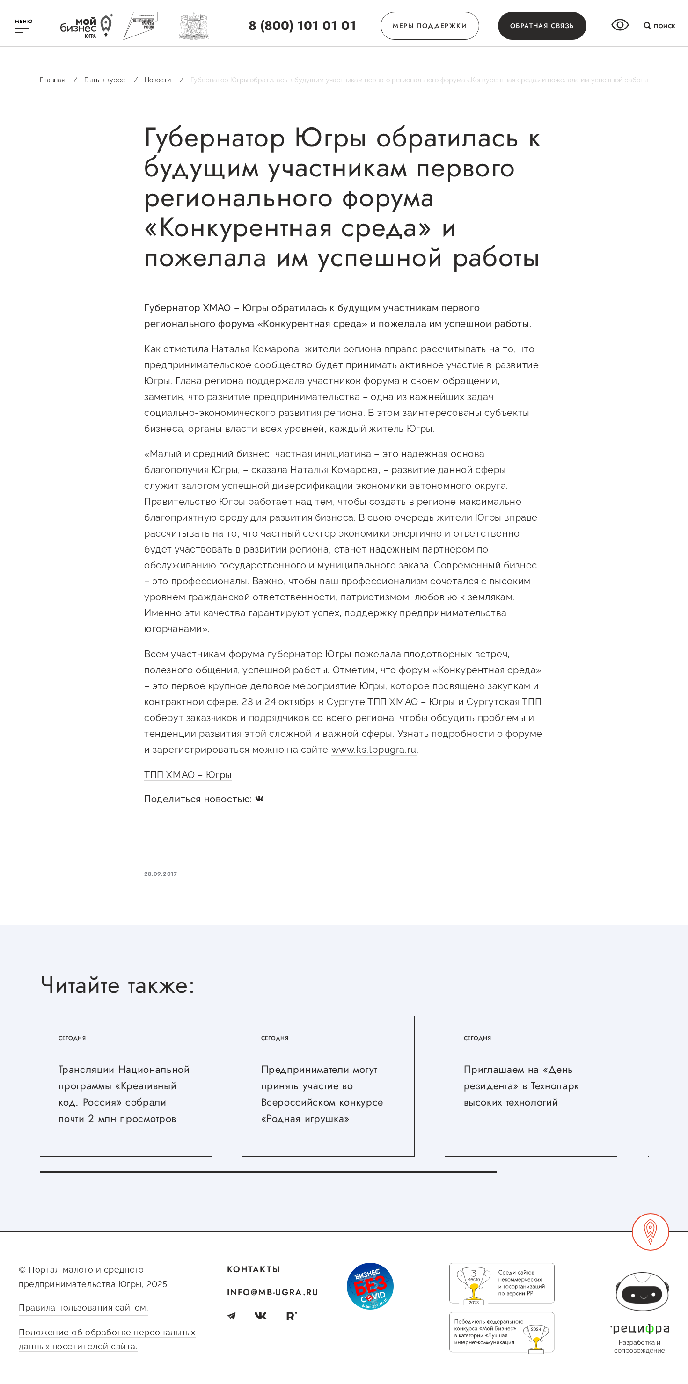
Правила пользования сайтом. (83, 1307)
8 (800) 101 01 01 (302, 25)
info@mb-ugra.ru (273, 1292)
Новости (164, 80)
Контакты (253, 1269)
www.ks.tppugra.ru (374, 749)
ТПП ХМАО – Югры (188, 774)
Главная (58, 80)
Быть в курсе (111, 80)
